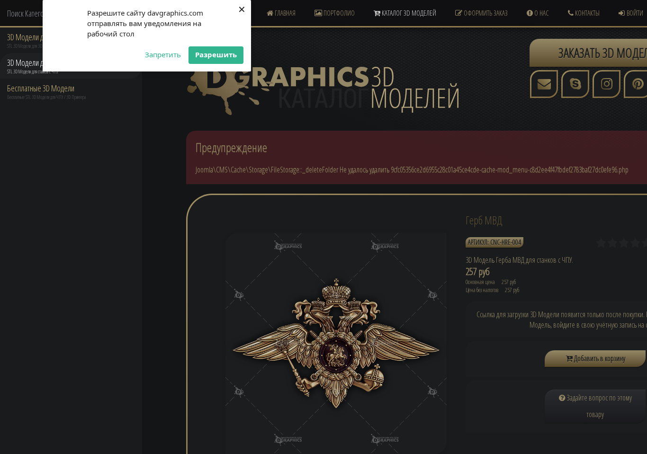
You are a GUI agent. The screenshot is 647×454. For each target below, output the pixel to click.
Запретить (163, 54)
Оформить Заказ (485, 13)
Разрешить (216, 54)
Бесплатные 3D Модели (40, 88)
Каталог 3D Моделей (408, 13)
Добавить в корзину (599, 358)
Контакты (587, 13)
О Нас (541, 13)
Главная (284, 13)
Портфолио (338, 13)
